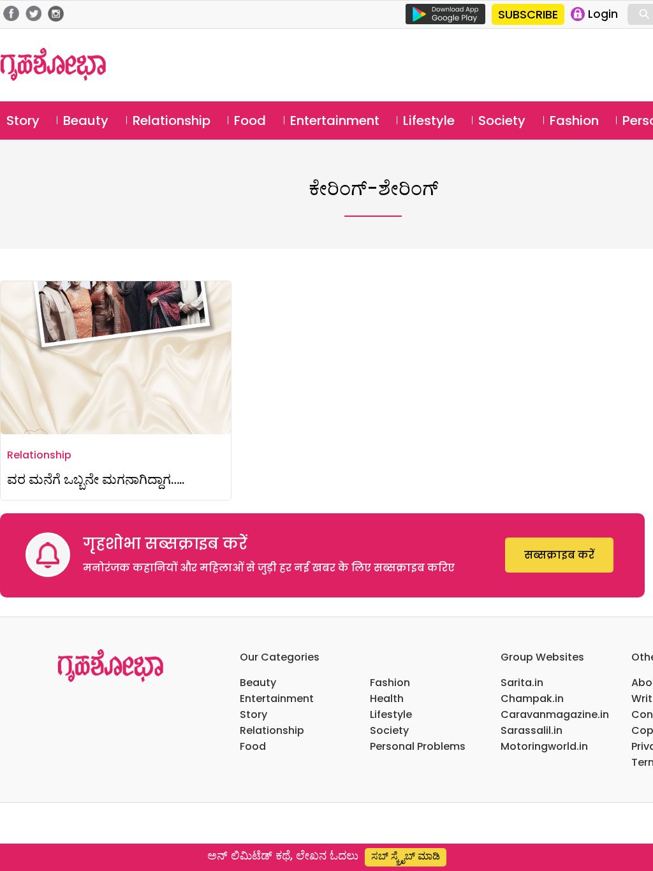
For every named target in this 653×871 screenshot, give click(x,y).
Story (23, 120)
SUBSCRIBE (528, 14)
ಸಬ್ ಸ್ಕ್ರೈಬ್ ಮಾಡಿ (405, 856)
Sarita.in (522, 682)
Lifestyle (429, 120)
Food (250, 120)
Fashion (574, 120)
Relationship (171, 120)
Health (387, 698)
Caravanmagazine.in (555, 714)
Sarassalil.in (531, 730)
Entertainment (334, 120)
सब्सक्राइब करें (559, 555)
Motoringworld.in (544, 746)
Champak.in (532, 698)
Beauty (85, 120)
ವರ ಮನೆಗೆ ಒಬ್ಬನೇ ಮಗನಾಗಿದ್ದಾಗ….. (95, 479)
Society (501, 120)
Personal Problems (418, 746)
